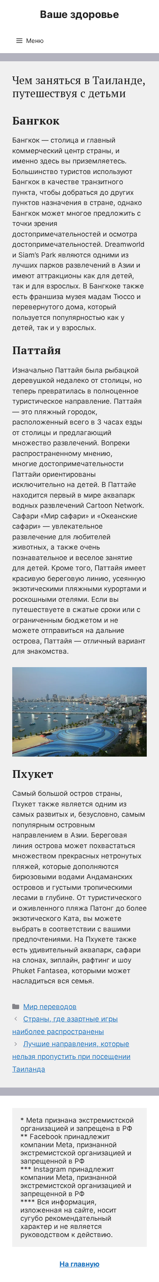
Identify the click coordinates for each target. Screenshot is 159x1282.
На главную (79, 1264)
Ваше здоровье (79, 14)
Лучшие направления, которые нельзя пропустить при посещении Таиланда (71, 1056)
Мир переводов (50, 1007)
